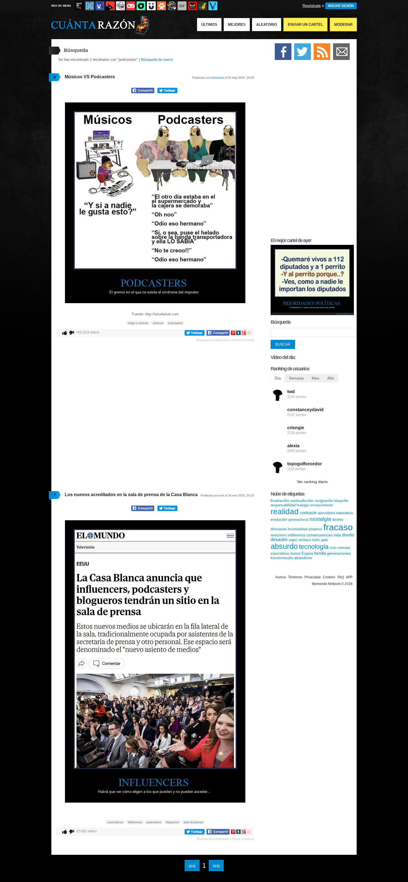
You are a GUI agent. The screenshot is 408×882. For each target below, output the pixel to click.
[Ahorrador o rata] (202, 5)
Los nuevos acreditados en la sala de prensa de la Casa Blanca (131, 494)
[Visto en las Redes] (99, 5)
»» (216, 865)
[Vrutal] (130, 5)
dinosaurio (279, 529)
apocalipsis (326, 513)
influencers (135, 822)
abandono (303, 558)
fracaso (338, 527)
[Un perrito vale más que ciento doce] (312, 314)
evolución (279, 519)
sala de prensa (193, 822)
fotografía (341, 501)
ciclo (333, 548)
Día (278, 378)
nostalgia (320, 519)
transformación (282, 558)
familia (320, 553)
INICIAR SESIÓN (341, 6)
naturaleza (344, 513)
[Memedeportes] (89, 5)
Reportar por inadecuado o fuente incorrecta (225, 339)
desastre (279, 539)
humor (296, 553)
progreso (315, 529)
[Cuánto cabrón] (120, 5)
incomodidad (298, 529)
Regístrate (312, 5)
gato (324, 540)
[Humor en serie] (151, 5)
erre (221, 495)
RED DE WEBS (61, 5)
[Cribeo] (141, 5)
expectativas (280, 554)
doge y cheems (138, 323)
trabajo (303, 505)
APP (349, 577)
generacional (298, 520)
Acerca (280, 577)
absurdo (284, 546)
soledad (344, 548)
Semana (296, 378)
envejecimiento (321, 505)
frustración (280, 500)
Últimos (209, 24)
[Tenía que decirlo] (192, 5)
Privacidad (312, 577)
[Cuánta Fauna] (161, 5)
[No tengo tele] (171, 5)
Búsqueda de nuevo (157, 59)
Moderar (343, 24)
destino (337, 520)
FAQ (341, 577)
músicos (158, 323)
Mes (315, 378)
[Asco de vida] (79, 5)
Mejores (237, 24)
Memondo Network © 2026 (332, 584)
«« (192, 865)
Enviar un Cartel (305, 24)
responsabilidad (283, 505)
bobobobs (217, 77)
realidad (285, 511)
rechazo (304, 540)
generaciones (339, 553)
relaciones (278, 535)
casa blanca (115, 822)
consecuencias (319, 535)
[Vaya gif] (182, 5)
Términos (295, 577)
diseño (348, 534)
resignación (324, 501)
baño (316, 540)
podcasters (175, 323)
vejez (293, 540)
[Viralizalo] (212, 5)
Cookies (329, 577)
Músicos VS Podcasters (90, 76)
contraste (308, 512)
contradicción (302, 500)
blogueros (172, 822)
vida (337, 535)
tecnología (314, 546)
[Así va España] (110, 5)
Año (330, 378)
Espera (307, 553)
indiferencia (296, 535)
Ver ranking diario (312, 481)
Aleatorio (266, 24)
